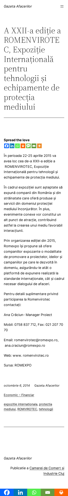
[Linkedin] (12, 145)
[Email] (34, 145)
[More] (39, 145)
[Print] (23, 145)
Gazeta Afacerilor (18, 6)
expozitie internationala (20, 404)
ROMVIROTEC (27, 409)
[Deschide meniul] (62, 6)
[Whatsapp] (17, 145)
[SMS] (28, 145)
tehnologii (46, 409)
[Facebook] (6, 145)
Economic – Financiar (19, 395)
